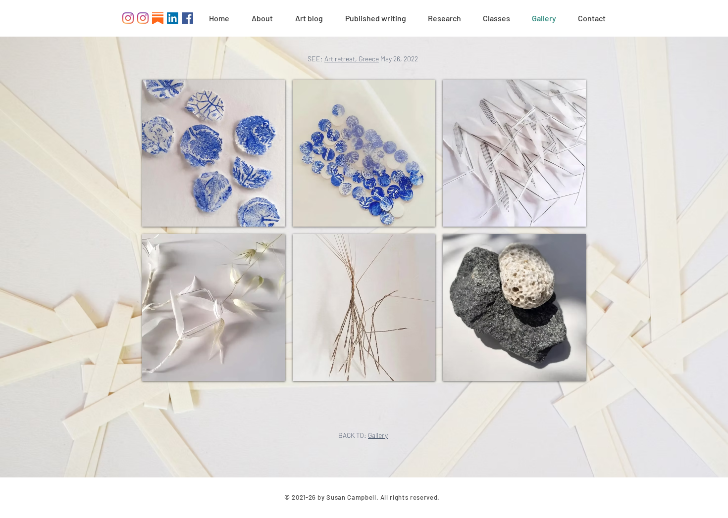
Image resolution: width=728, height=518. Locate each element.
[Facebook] (187, 18)
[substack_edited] (157, 18)
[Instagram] (128, 18)
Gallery (378, 435)
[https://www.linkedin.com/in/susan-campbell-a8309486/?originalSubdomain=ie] (172, 18)
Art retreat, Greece (351, 58)
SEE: (316, 58)
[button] (213, 153)
